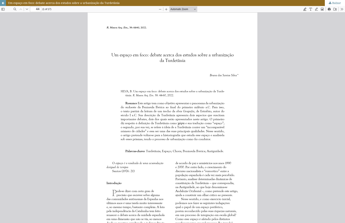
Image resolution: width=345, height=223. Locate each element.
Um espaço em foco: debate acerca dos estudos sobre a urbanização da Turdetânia (64, 3)
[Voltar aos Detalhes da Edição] (3, 3)
